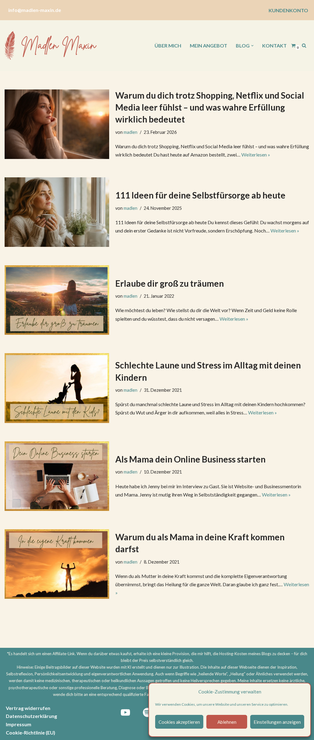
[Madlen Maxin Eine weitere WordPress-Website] (51, 45)
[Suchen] (304, 45)
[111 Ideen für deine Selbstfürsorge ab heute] (57, 212)
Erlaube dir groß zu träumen (169, 283)
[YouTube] (125, 712)
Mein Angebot (208, 45)
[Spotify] (147, 712)
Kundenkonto (288, 10)
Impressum (18, 724)
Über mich (168, 45)
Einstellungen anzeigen (277, 722)
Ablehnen (226, 722)
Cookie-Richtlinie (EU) (30, 732)
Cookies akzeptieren (179, 722)
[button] (252, 45)
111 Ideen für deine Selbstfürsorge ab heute (200, 195)
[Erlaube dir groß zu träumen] (57, 300)
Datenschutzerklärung (31, 716)
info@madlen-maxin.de (34, 10)
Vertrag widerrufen (28, 708)
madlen (130, 132)
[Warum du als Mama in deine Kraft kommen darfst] (57, 564)
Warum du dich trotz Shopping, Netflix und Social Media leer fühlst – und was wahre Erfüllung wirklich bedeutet (209, 107)
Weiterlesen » (255, 154)
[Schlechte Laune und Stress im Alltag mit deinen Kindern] (57, 388)
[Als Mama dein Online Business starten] (57, 476)
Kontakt (274, 45)
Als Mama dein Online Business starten (190, 459)
